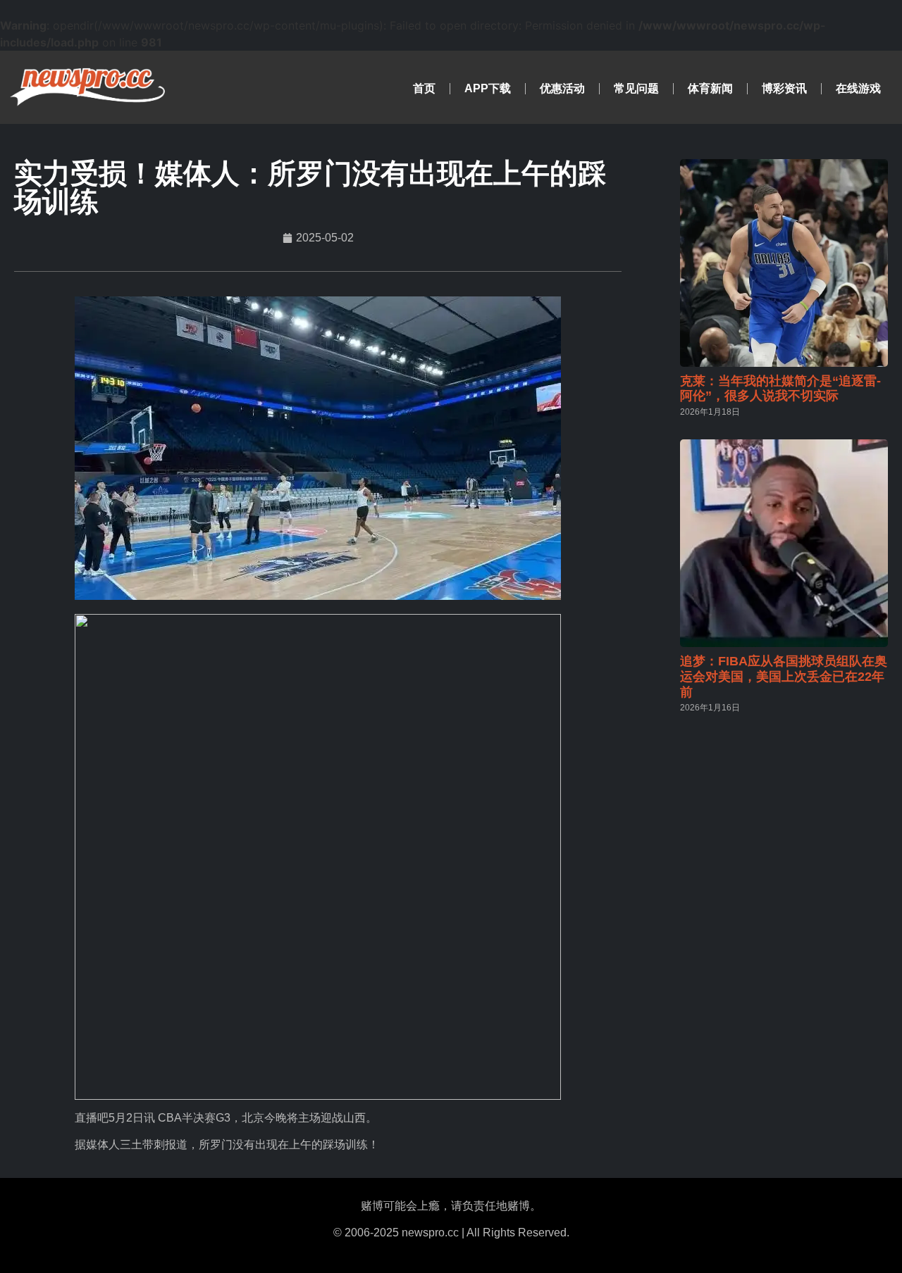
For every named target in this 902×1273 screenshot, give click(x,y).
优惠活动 (562, 88)
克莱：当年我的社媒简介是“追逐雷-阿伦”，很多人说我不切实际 (780, 388)
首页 (424, 88)
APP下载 (487, 88)
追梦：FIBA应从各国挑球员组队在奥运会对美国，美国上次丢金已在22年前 (783, 676)
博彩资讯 (784, 88)
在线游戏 (858, 88)
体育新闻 (710, 88)
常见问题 (636, 88)
